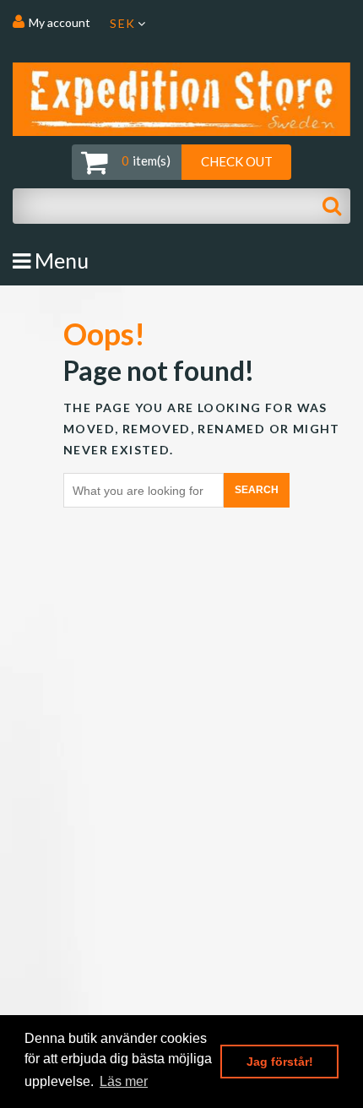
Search (257, 490)
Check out (237, 161)
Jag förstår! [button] (280, 1061)
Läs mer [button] (124, 1081)
